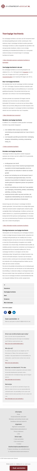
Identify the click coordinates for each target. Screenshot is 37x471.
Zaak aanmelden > (12, 319)
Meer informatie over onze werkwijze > (14, 398)
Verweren (6, 299)
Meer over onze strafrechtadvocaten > (14, 343)
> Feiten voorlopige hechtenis (10, 146)
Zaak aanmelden (19, 468)
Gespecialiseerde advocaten (18, 416)
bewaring (25, 72)
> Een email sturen (19, 441)
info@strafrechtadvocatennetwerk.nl (19, 451)
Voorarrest (7, 288)
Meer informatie (8, 302)
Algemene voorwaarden (18, 426)
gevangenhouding (7, 77)
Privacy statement (18, 431)
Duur (5, 295)
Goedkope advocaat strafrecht (18, 421)
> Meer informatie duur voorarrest (11, 115)
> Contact (18, 444)
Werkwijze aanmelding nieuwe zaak (18, 419)
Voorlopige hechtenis (10, 292)
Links (18, 434)
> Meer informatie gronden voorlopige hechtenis (15, 225)
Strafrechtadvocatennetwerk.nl (18, 429)
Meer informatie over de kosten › (13, 379)
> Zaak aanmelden (19, 439)
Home (18, 414)
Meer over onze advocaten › (12, 362)
